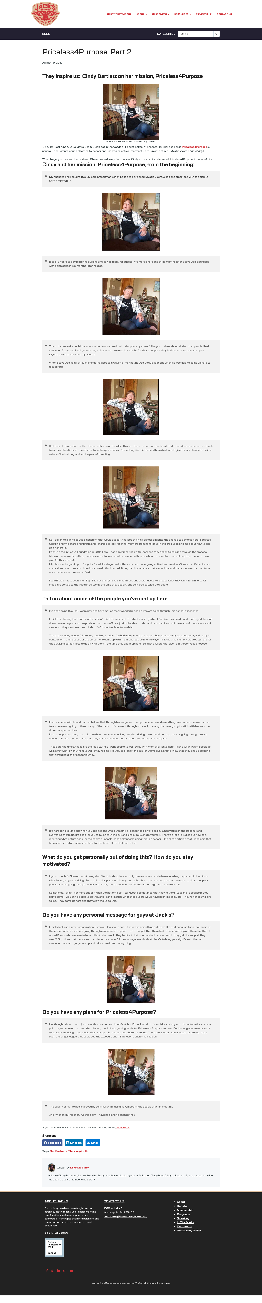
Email (95, 1143)
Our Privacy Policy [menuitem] (189, 1230)
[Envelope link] (64, 1270)
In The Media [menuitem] (185, 1222)
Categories (166, 34)
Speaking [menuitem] (183, 1218)
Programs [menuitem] (183, 1214)
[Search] (217, 34)
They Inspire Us (78, 1151)
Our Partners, (59, 1151)
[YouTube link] (71, 1270)
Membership (204, 14)
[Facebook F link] (47, 1270)
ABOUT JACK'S (56, 1201)
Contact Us (224, 14)
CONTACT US (114, 1201)
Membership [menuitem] (185, 1210)
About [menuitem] (181, 1202)
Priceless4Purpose (194, 147)
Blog (46, 34)
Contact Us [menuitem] (184, 1226)
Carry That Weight (119, 14)
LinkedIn (76, 1143)
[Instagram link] (52, 1270)
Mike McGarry (79, 1167)
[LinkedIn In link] (58, 1270)
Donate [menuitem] (182, 1206)
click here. (123, 1127)
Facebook (54, 1143)
